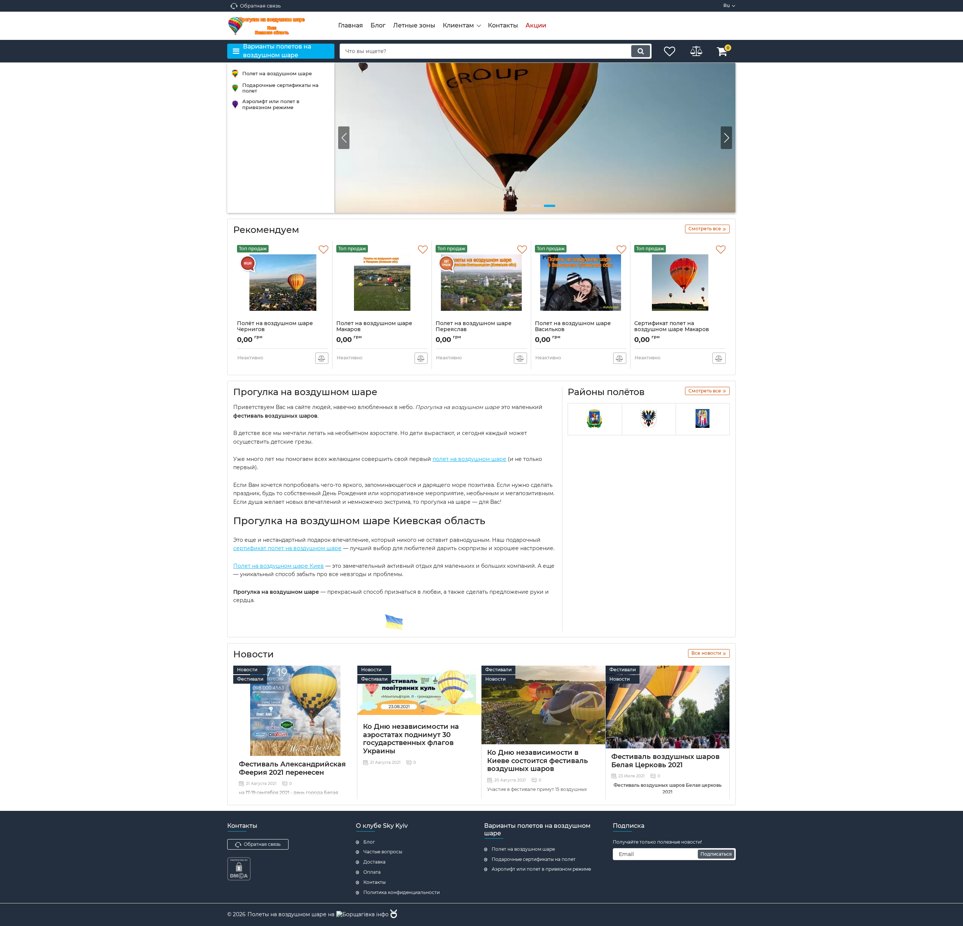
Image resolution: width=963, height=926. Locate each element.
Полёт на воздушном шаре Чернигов (275, 330)
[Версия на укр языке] (393, 622)
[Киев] (702, 419)
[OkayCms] (393, 914)
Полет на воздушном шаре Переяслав (474, 330)
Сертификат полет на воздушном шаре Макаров (671, 330)
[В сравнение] (321, 358)
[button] (726, 137)
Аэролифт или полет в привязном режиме (541, 869)
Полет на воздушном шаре (523, 849)
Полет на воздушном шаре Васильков (573, 330)
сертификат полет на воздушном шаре (287, 548)
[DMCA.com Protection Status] (239, 878)
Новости (247, 669)
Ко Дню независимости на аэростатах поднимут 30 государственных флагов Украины (411, 738)
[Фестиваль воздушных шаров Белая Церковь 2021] (667, 707)
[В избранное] (323, 250)
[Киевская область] (594, 419)
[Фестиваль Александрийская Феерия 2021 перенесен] (295, 711)
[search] (640, 51)
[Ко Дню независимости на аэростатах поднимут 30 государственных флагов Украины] (419, 692)
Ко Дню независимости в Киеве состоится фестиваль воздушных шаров (537, 760)
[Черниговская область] (649, 419)
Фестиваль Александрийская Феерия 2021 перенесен (292, 768)
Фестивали (250, 679)
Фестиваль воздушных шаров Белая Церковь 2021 (665, 761)
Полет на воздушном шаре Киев (278, 566)
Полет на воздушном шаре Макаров (374, 330)
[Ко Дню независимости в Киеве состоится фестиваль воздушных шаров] (543, 705)
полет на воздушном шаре (469, 459)
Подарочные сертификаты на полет (534, 859)
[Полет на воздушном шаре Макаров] (535, 138)
